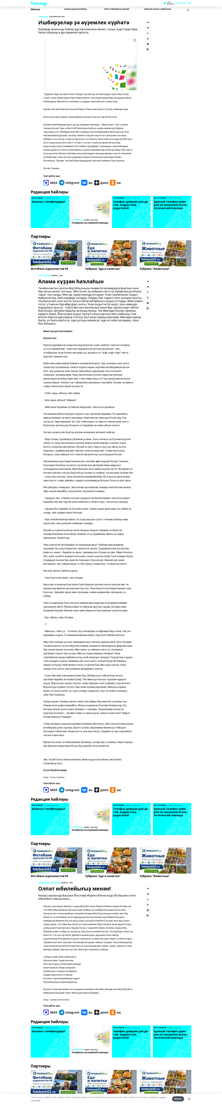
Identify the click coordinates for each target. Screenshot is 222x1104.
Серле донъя (44, 275)
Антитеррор (180, 3)
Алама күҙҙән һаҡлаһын (75, 9)
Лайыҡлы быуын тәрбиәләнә (157, 9)
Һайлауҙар (43, 16)
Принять (178, 1099)
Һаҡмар (38, 3)
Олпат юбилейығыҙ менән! (116, 9)
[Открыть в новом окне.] (50, 183)
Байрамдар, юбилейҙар (49, 883)
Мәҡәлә (35, 9)
